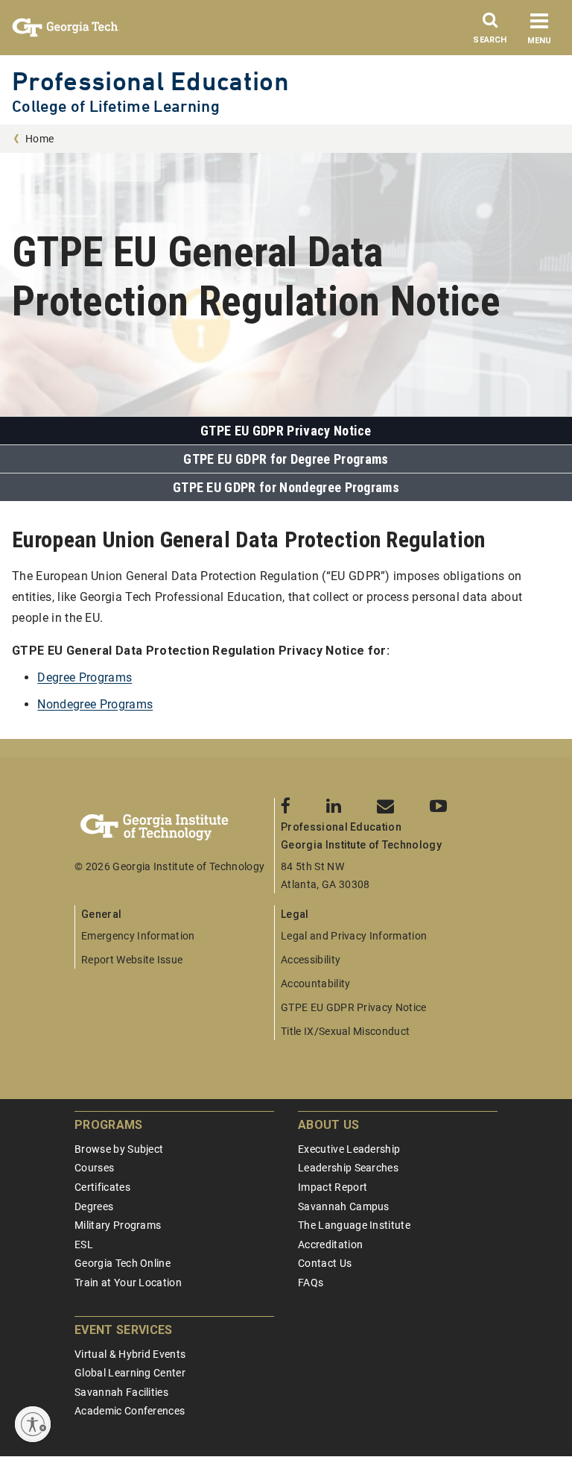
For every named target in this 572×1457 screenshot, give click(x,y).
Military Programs (117, 1225)
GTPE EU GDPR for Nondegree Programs (286, 487)
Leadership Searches (348, 1168)
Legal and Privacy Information (354, 936)
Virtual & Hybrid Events (129, 1354)
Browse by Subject (118, 1149)
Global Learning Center (129, 1373)
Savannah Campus (344, 1206)
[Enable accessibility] (33, 1424)
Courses (94, 1168)
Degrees (93, 1206)
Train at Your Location (128, 1282)
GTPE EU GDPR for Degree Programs (285, 459)
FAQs (310, 1282)
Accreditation (330, 1244)
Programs (108, 1125)
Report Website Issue (131, 960)
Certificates (102, 1187)
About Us (329, 1125)
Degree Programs (84, 677)
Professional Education (150, 81)
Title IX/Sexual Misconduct (345, 1031)
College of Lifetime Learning (116, 106)
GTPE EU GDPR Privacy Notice (286, 430)
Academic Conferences (129, 1411)
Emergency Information (138, 936)
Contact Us (325, 1263)
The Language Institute (354, 1225)
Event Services (123, 1330)
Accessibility (310, 960)
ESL (83, 1244)
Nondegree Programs (95, 704)
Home (39, 139)
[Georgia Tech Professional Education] (174, 828)
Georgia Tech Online (122, 1263)
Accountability (315, 983)
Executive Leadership (349, 1149)
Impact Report (332, 1187)
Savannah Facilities (121, 1392)
